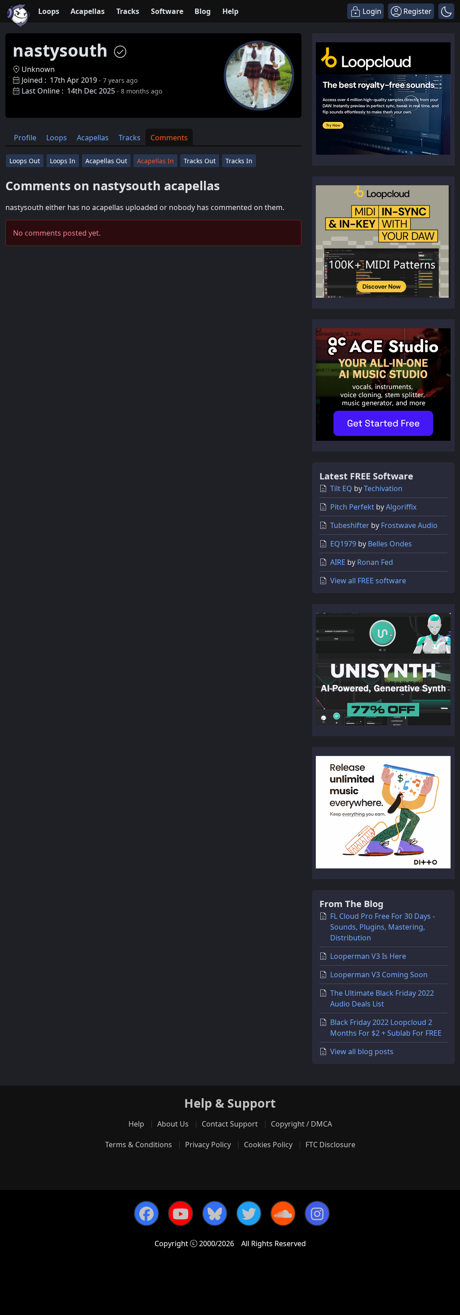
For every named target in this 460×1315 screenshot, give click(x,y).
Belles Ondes (390, 544)
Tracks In (239, 161)
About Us (173, 1124)
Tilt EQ (341, 488)
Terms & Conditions (138, 1145)
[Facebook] (146, 1213)
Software (167, 11)
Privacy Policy (208, 1145)
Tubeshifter (349, 525)
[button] (446, 11)
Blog (203, 11)
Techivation (383, 488)
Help (230, 11)
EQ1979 (343, 544)
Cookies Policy (268, 1145)
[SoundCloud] (283, 1213)
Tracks (127, 11)
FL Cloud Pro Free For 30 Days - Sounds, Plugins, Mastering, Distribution (382, 927)
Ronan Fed (375, 562)
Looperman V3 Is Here (368, 956)
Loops (48, 11)
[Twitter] (248, 1213)
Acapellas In (155, 161)
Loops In (62, 161)
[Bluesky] (214, 1213)
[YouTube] (180, 1213)
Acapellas (88, 11)
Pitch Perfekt (352, 507)
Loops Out (24, 161)
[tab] (25, 137)
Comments (169, 138)
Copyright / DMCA (301, 1124)
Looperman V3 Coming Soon (379, 975)
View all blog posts (362, 1051)
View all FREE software (368, 581)
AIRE (337, 562)
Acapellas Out (106, 161)
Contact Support (230, 1124)
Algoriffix (401, 507)
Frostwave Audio (409, 525)
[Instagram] (317, 1213)
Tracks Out (200, 161)
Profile (25, 138)
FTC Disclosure (330, 1145)
